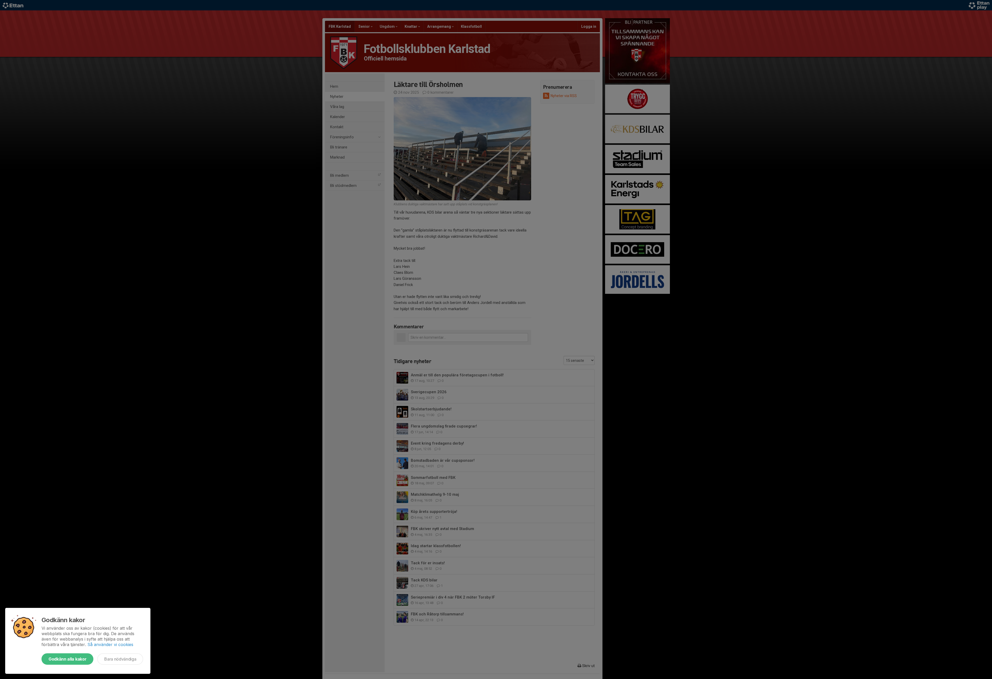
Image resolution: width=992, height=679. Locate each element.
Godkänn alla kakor (67, 659)
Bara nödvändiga (120, 659)
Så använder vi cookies (110, 644)
